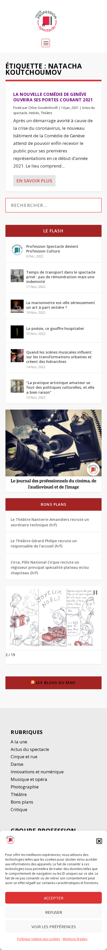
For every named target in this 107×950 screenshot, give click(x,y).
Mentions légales (75, 939)
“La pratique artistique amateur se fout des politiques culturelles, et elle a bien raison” (60, 387)
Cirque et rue (24, 757)
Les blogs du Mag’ (56, 682)
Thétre (19, 794)
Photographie (25, 787)
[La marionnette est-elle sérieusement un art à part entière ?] (17, 306)
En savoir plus (34, 181)
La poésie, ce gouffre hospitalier (55, 328)
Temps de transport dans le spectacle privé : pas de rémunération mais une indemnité (60, 277)
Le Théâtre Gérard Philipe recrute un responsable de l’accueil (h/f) (44, 543)
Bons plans (53, 504)
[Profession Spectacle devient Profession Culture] (17, 249)
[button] (99, 841)
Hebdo (34, 113)
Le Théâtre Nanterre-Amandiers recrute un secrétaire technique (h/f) (50, 522)
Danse (17, 764)
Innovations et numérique (37, 772)
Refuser (53, 912)
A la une (19, 742)
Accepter (53, 897)
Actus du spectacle (30, 749)
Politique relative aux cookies (38, 939)
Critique (19, 809)
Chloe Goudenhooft (43, 108)
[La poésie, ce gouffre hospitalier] (17, 331)
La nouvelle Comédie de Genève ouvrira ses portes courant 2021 (53, 97)
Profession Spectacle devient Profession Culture (52, 249)
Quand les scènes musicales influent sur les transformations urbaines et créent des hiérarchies (59, 357)
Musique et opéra (29, 779)
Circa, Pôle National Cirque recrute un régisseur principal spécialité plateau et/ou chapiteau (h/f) (50, 567)
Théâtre (46, 113)
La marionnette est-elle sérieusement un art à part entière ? (60, 305)
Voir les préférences (53, 926)
